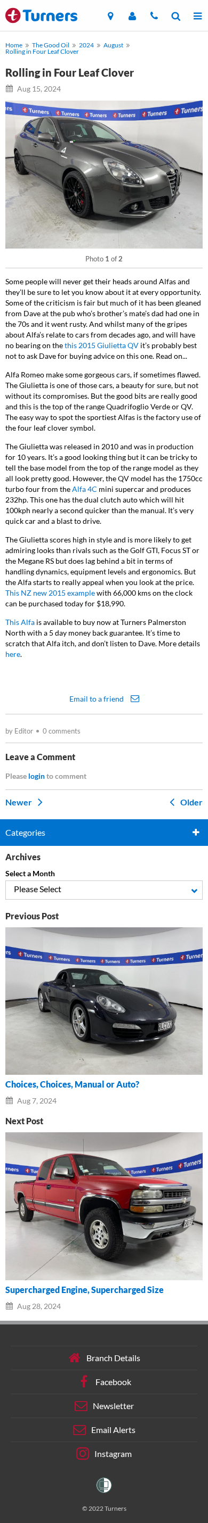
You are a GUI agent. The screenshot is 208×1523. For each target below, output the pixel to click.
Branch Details (113, 1357)
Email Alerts (113, 1429)
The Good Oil (50, 45)
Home (13, 45)
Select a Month (30, 873)
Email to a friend (97, 698)
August (113, 45)
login (36, 775)
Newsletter (113, 1405)
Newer (19, 801)
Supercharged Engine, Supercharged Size (84, 1290)
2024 (86, 45)
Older (191, 801)
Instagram (113, 1453)
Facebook (113, 1381)
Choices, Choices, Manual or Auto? (72, 1084)
